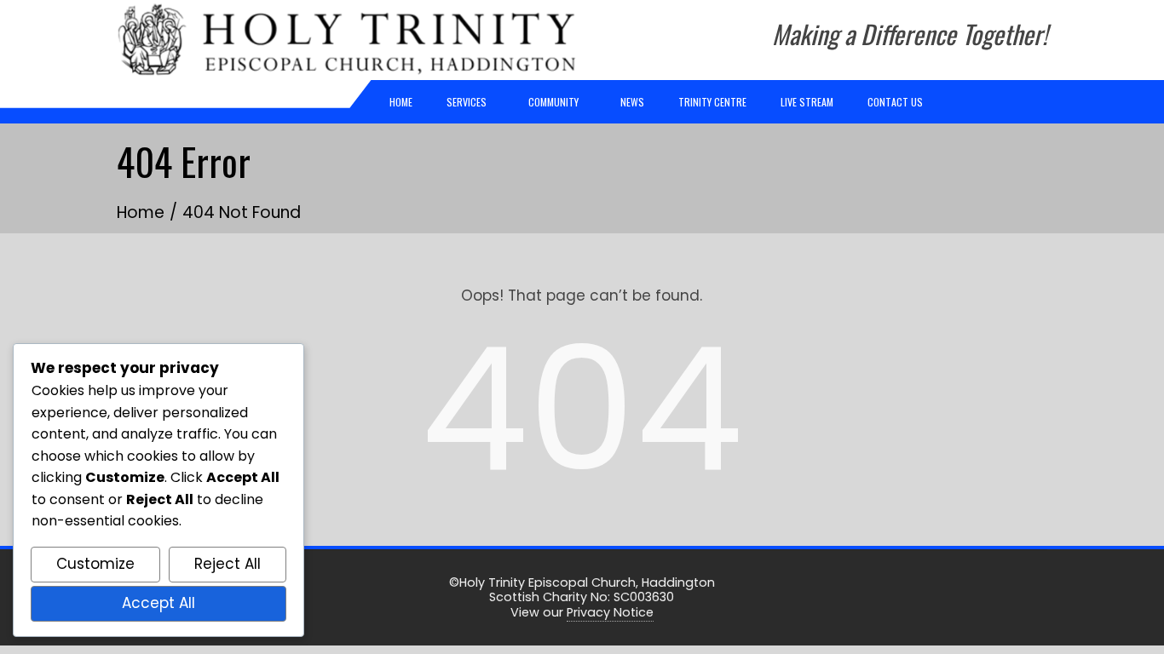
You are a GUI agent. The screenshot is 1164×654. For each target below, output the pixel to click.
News (632, 102)
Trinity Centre (712, 102)
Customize (95, 564)
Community (553, 102)
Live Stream (807, 102)
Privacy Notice (610, 612)
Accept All (158, 603)
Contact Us (895, 102)
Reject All (227, 564)
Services (467, 102)
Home (400, 102)
